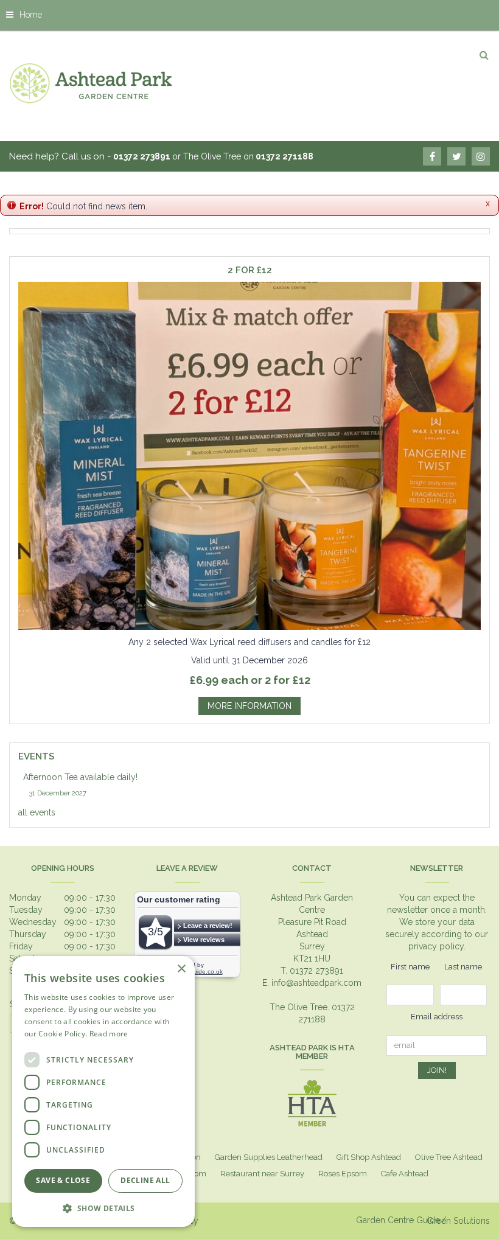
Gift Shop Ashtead (369, 1157)
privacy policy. (437, 946)
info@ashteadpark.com (316, 983)
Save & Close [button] (63, 1180)
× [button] (181, 969)
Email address (436, 1016)
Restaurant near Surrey (262, 1173)
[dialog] (103, 1091)
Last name (463, 966)
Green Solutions (458, 1221)
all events (36, 812)
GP (481, 156)
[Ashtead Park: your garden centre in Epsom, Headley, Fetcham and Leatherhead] (91, 82)
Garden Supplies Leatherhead (269, 1157)
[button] (103, 1208)
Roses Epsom (342, 1173)
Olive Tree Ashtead (449, 1157)
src (484, 55)
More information (249, 706)
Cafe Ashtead (404, 1173)
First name (410, 966)
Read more (108, 1033)
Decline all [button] (145, 1180)
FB (432, 156)
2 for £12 (250, 270)
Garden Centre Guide (398, 1220)
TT (456, 156)
